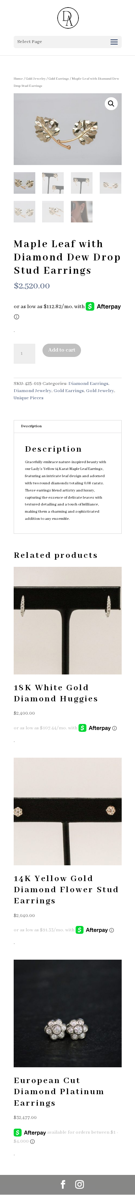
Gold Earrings (59, 79)
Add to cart (61, 350)
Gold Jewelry (36, 79)
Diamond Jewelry (32, 391)
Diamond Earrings (88, 384)
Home (18, 79)
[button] (111, 103)
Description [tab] (31, 426)
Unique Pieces (29, 398)
